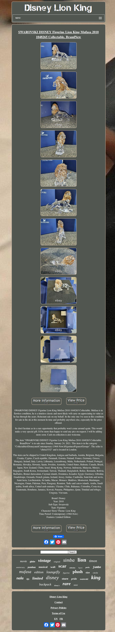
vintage (44, 560)
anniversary (20, 567)
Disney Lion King (58, 596)
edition (38, 572)
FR (61, 618)
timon (93, 561)
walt (52, 566)
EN (56, 618)
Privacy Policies (58, 607)
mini (76, 585)
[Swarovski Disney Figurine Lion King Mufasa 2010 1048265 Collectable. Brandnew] (58, 56)
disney (52, 577)
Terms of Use (58, 613)
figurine (66, 573)
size (88, 572)
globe (32, 561)
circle (95, 573)
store (65, 578)
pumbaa (32, 567)
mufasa (25, 571)
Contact (59, 602)
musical (43, 566)
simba (69, 560)
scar (62, 566)
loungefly (53, 572)
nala (20, 578)
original (57, 562)
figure (80, 568)
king (95, 577)
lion (82, 560)
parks (88, 567)
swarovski (84, 579)
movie (23, 561)
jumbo (97, 567)
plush (78, 571)
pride (74, 578)
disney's (57, 585)
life (28, 579)
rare (67, 583)
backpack (45, 584)
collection (72, 568)
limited (37, 578)
